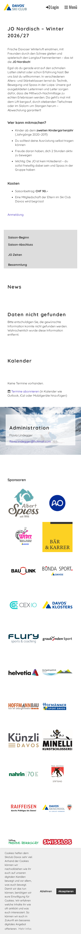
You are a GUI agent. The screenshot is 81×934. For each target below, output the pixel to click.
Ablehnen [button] (46, 891)
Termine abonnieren (25, 391)
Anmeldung (16, 214)
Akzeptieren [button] (66, 891)
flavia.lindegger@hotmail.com (30, 441)
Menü (72, 7)
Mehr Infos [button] (24, 928)
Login (55, 7)
